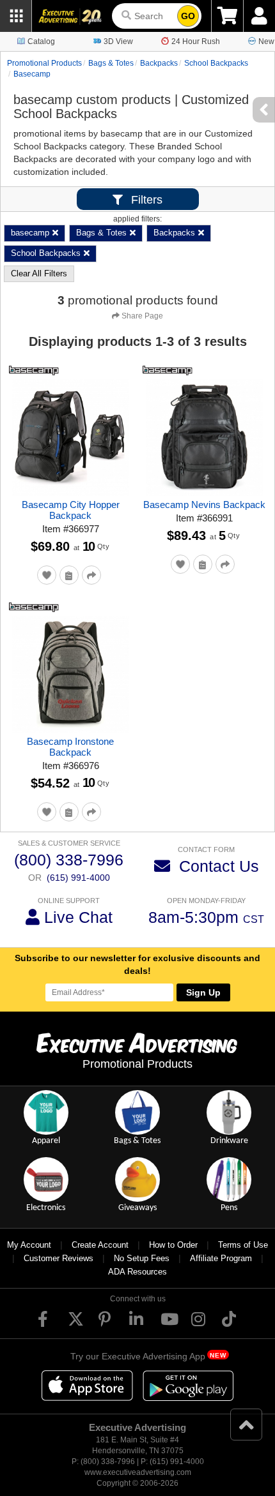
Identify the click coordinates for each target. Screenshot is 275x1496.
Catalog (41, 41)
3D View (118, 41)
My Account (29, 1245)
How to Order (173, 1245)
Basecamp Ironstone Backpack (70, 747)
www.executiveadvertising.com (137, 1472)
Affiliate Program (221, 1258)
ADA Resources (137, 1271)
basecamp (32, 74)
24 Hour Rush (195, 41)
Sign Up (203, 992)
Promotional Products (44, 63)
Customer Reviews (58, 1258)
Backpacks (159, 63)
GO (188, 16)
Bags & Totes (111, 63)
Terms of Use (243, 1245)
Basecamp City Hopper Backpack (71, 510)
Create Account (100, 1245)
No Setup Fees (141, 1258)
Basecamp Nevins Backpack (204, 504)
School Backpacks (216, 63)
